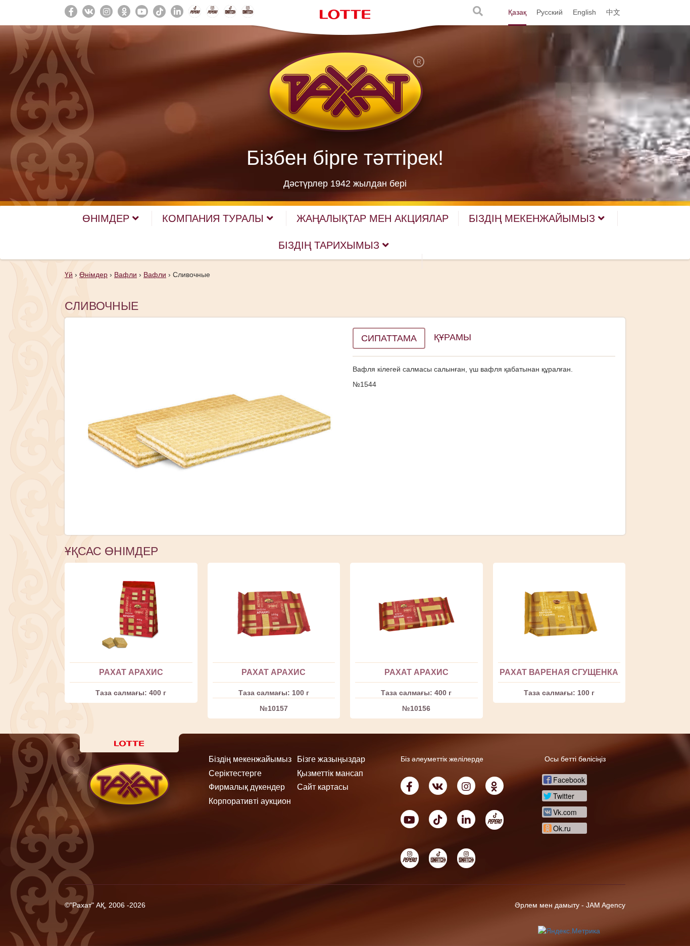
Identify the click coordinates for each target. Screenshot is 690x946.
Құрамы (452, 337)
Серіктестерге (235, 773)
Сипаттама (389, 338)
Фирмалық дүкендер (247, 787)
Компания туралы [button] (214, 218)
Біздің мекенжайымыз (250, 759)
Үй (69, 275)
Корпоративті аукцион (250, 801)
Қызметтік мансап (330, 773)
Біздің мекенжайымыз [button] (533, 218)
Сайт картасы (323, 787)
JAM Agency (605, 905)
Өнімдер (93, 275)
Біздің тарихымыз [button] (330, 245)
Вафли (125, 275)
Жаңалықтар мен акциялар (373, 218)
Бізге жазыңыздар (331, 759)
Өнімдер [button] (107, 218)
